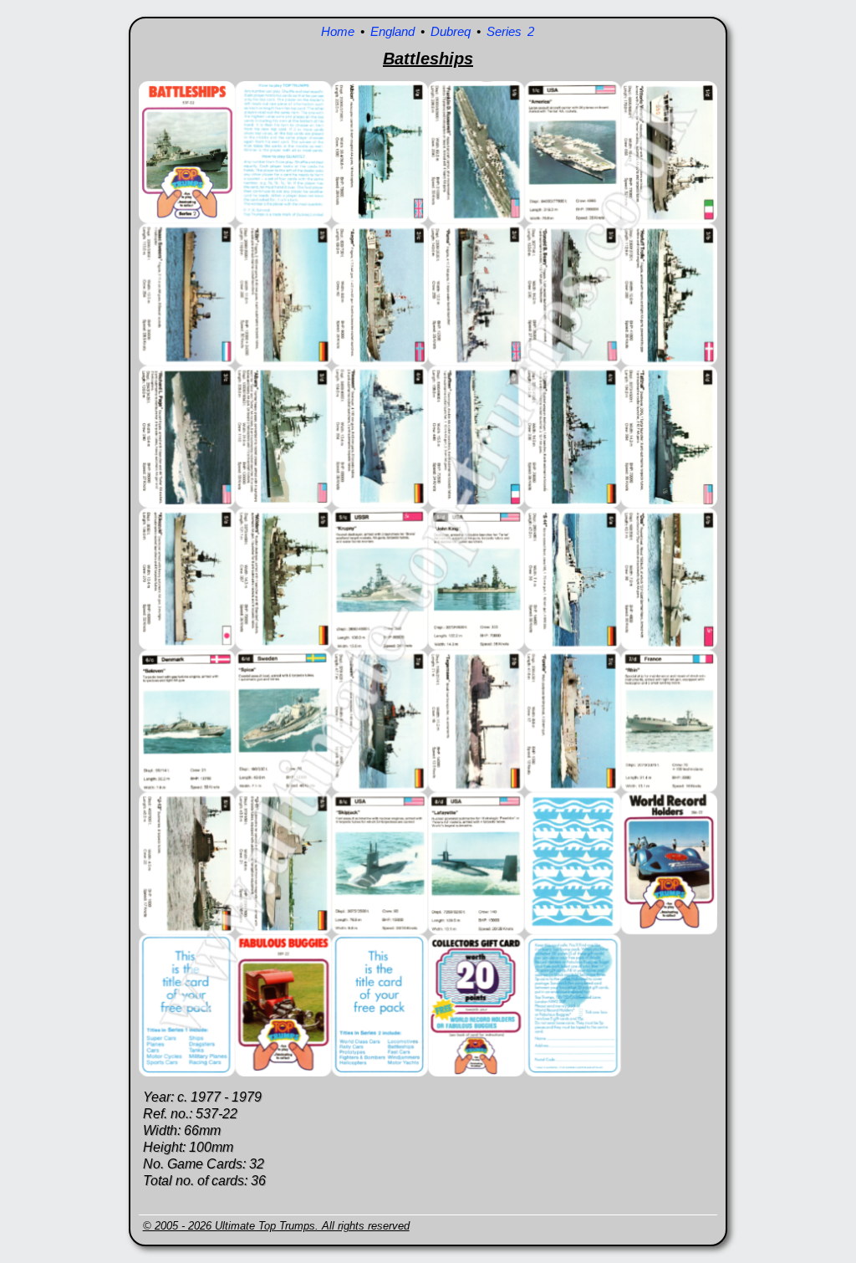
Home (337, 31)
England (392, 31)
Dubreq (451, 31)
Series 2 (510, 31)
